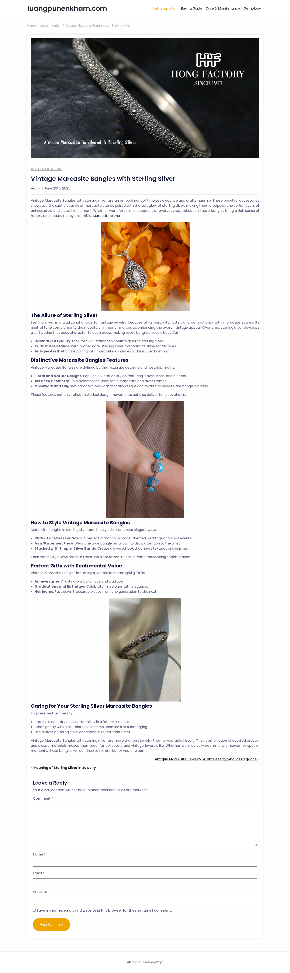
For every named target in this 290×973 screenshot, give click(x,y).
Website (40, 891)
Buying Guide (191, 8)
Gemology (252, 8)
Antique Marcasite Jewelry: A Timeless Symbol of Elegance (206, 759)
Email (39, 873)
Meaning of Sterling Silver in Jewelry (64, 767)
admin (36, 188)
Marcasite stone (106, 215)
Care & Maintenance (223, 8)
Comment (43, 798)
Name (39, 854)
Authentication (165, 8)
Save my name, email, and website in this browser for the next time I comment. (104, 910)
